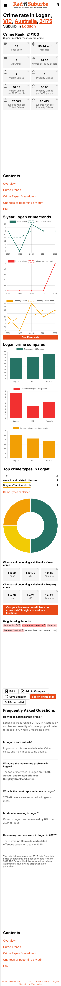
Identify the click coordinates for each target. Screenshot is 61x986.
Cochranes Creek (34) (33, 625)
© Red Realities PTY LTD (13, 981)
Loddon (29, 26)
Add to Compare (35, 691)
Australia (26, 21)
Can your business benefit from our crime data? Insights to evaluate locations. (28, 610)
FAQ (5, 209)
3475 (45, 21)
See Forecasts (30, 337)
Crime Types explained (16, 492)
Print (12, 691)
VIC (7, 21)
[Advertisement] (30, 143)
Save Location (17, 696)
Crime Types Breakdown (19, 196)
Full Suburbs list (14, 702)
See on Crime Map (43, 696)
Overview (9, 183)
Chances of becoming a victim (23, 202)
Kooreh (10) (50, 630)
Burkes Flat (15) (12, 625)
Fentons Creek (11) (13, 630)
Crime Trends (12, 190)
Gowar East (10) (33, 630)
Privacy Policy (42, 981)
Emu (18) (51, 625)
